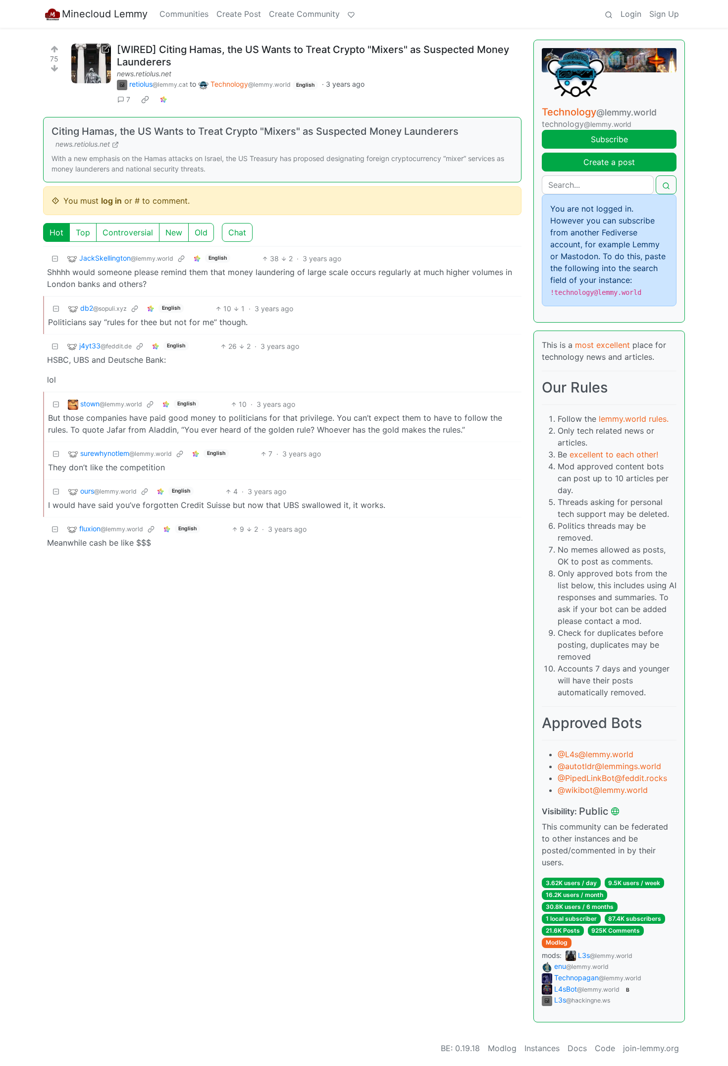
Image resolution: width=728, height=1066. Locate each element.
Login (631, 14)
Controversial (128, 232)
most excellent (602, 345)
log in (111, 201)
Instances (542, 1048)
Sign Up (664, 14)
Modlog (557, 942)
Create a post (609, 162)
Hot (56, 232)
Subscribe (609, 139)
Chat (237, 232)
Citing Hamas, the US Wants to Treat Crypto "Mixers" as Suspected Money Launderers (255, 131)
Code (605, 1048)
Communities (183, 14)
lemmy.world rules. (634, 419)
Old (201, 232)
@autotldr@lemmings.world (609, 766)
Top (83, 232)
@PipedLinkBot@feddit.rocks (612, 778)
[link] (145, 99)
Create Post (238, 14)
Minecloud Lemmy (105, 14)
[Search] (609, 14)
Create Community (304, 14)
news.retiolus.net (144, 73)
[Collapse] (55, 258)
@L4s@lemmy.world (595, 754)
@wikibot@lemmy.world (603, 790)
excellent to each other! (614, 454)
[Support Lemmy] (351, 14)
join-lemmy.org (651, 1048)
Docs (577, 1048)
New (173, 232)
